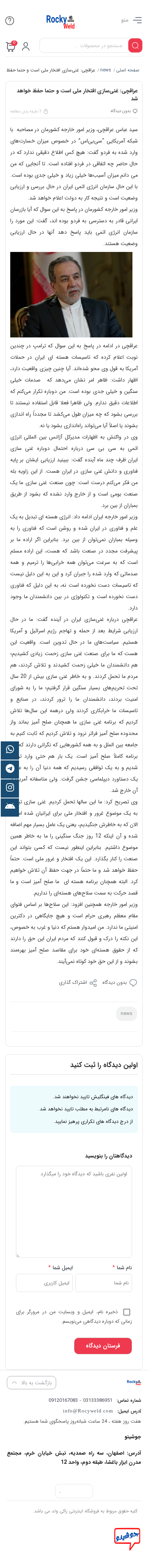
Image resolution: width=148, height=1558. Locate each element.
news (105, 70)
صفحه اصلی (127, 70)
